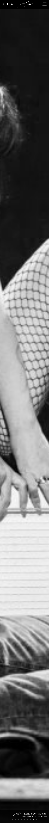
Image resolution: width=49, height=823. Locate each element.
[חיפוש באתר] (12, 4)
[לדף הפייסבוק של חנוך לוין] (8, 4)
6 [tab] (21, 819)
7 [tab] (18, 819)
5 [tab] (24, 819)
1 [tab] (36, 819)
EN (4, 4)
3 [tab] (30, 819)
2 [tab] (33, 819)
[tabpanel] (24, 416)
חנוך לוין (24, 4)
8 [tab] (15, 819)
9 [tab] (12, 819)
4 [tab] (27, 819)
